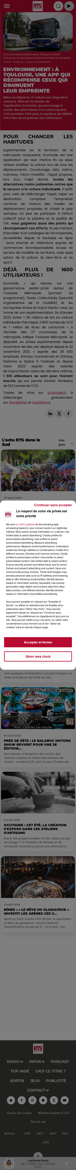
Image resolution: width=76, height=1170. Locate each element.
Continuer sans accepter (53, 505)
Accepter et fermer (38, 642)
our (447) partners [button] (25, 524)
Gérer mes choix (38, 656)
